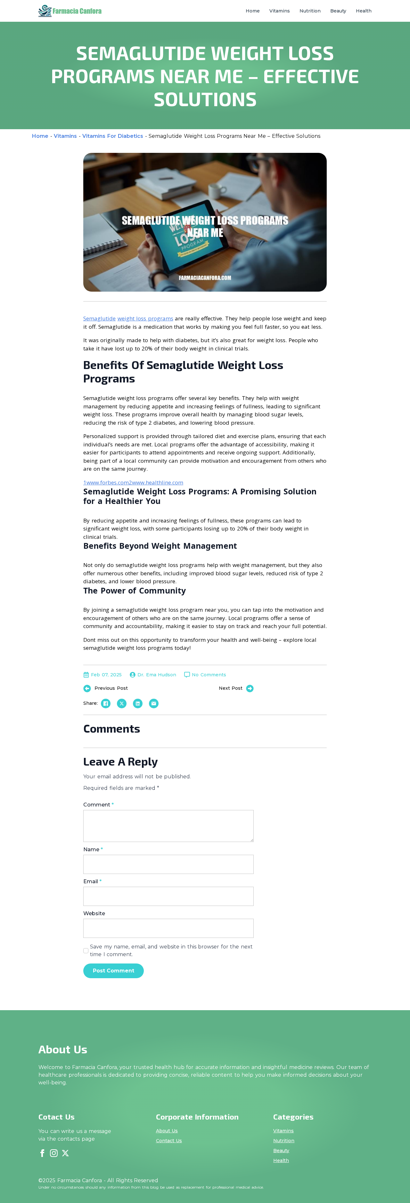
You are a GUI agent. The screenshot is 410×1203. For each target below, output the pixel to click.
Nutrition (310, 11)
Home (253, 11)
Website (94, 913)
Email (92, 881)
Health (364, 11)
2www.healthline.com (156, 482)
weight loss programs (145, 318)
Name (93, 849)
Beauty (338, 11)
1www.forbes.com (106, 482)
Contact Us (169, 1141)
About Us (167, 1131)
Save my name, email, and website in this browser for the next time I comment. (171, 950)
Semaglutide (99, 318)
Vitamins (279, 11)
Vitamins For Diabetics (112, 136)
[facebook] (42, 1153)
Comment (98, 804)
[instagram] (54, 1153)
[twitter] (65, 1153)
